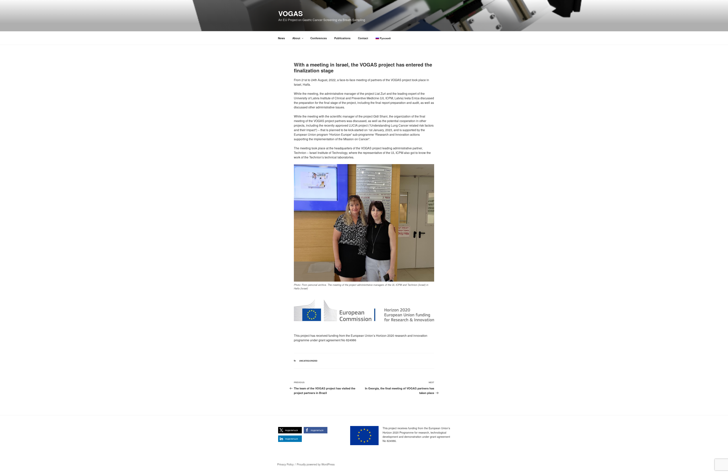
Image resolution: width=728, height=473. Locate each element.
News (281, 38)
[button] (290, 430)
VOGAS (290, 13)
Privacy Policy (285, 464)
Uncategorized (308, 360)
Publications (342, 38)
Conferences (318, 38)
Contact (363, 38)
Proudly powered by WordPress (316, 464)
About (296, 38)
